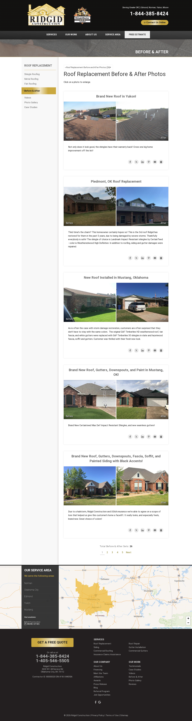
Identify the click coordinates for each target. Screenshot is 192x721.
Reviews (132, 684)
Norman (28, 583)
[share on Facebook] (130, 162)
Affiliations (99, 677)
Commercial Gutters (138, 651)
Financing (98, 669)
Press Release (100, 684)
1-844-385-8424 (149, 14)
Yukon (27, 603)
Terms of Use (112, 715)
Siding (96, 647)
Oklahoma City (31, 589)
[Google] (99, 702)
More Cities (33, 624)
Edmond (28, 596)
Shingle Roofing (32, 74)
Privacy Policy (97, 715)
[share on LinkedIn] (142, 162)
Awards (97, 680)
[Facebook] (95, 702)
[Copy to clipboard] (161, 162)
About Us (98, 666)
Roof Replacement (38, 65)
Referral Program (102, 691)
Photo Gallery (31, 102)
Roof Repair (134, 643)
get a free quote (52, 642)
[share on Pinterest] (148, 162)
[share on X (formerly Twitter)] (136, 162)
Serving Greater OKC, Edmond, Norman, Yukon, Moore (145, 7)
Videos (27, 97)
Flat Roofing (30, 83)
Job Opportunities (102, 695)
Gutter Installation (137, 647)
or (155, 22)
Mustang (28, 609)
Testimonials (135, 666)
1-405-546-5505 (52, 660)
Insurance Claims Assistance (107, 654)
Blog (96, 687)
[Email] (155, 162)
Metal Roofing (31, 79)
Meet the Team (101, 673)
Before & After (32, 90)
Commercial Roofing (103, 651)
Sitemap (124, 715)
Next (128, 552)
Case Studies (30, 107)
